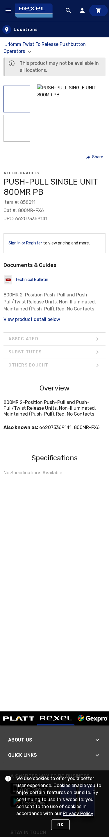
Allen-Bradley (21, 173)
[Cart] (98, 10)
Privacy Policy (78, 813)
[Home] (36, 11)
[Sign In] (82, 11)
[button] (16, 99)
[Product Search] (68, 11)
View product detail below (31, 319)
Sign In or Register (25, 243)
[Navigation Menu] (8, 11)
